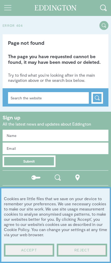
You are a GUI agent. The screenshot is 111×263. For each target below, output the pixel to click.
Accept (29, 250)
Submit (29, 161)
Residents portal (36, 177)
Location (77, 177)
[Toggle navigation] (7, 7)
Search (97, 98)
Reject (82, 250)
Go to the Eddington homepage (56, 8)
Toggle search (103, 7)
